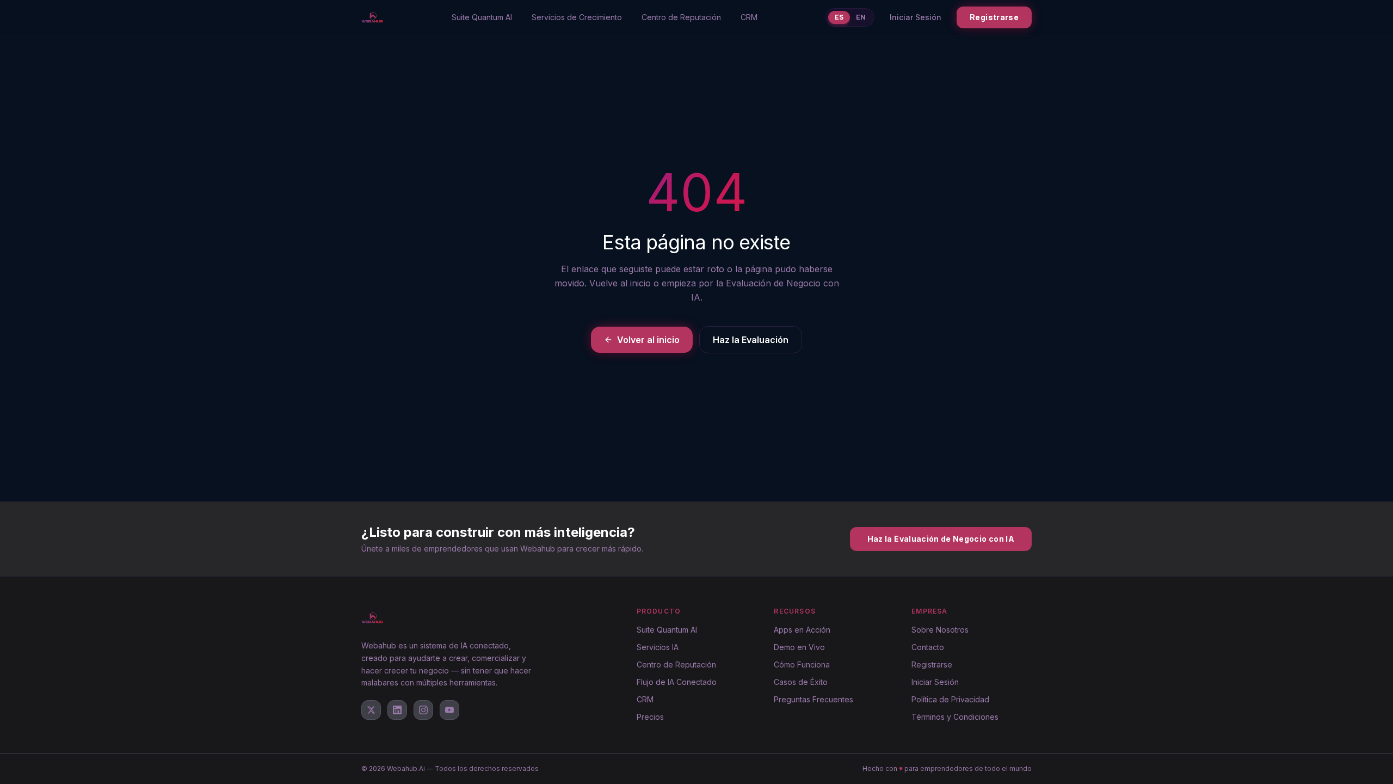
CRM (749, 17)
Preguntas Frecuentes (813, 699)
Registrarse (994, 17)
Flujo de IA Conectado (677, 682)
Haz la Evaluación (750, 339)
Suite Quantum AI (482, 17)
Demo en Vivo (799, 647)
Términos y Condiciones (954, 716)
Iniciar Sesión (915, 17)
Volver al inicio (648, 339)
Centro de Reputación (681, 17)
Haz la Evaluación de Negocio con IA (940, 538)
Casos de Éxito (801, 682)
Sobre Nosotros (940, 629)
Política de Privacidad (950, 699)
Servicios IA (658, 647)
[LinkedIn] (397, 710)
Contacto (927, 647)
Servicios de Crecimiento (577, 17)
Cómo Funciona (802, 664)
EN (861, 17)
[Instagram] (423, 710)
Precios (650, 716)
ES (839, 17)
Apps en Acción (802, 629)
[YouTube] (449, 710)
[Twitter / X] (371, 710)
